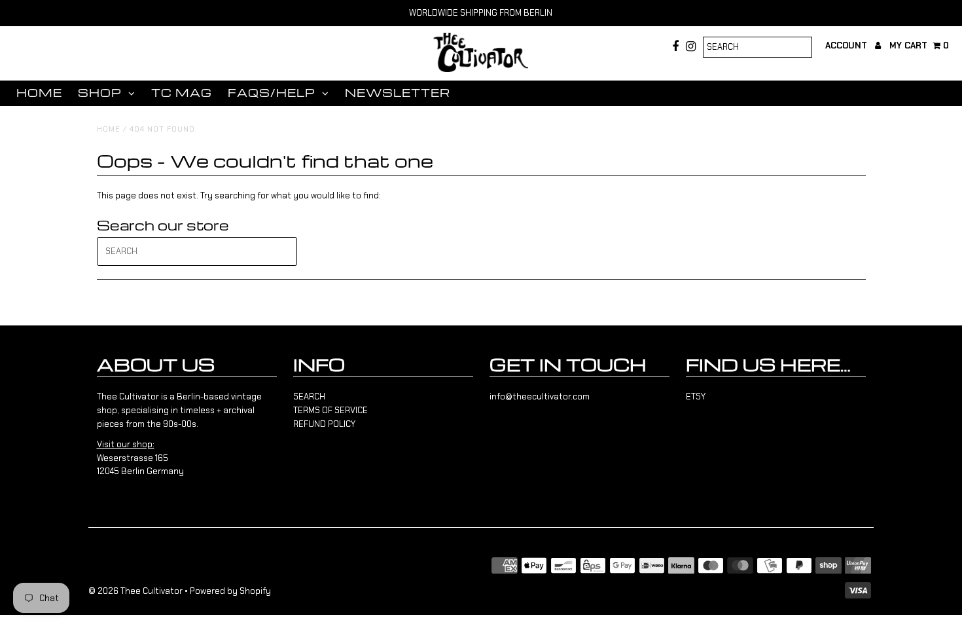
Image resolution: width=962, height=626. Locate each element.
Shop (100, 93)
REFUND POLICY (324, 424)
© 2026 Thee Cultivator (135, 591)
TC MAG (181, 93)
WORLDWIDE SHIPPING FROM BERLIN (480, 12)
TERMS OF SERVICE (330, 410)
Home (39, 93)
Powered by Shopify (230, 591)
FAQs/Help (271, 93)
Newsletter (397, 93)
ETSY (695, 396)
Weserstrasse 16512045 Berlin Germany (140, 458)
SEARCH (309, 396)
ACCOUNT (847, 45)
